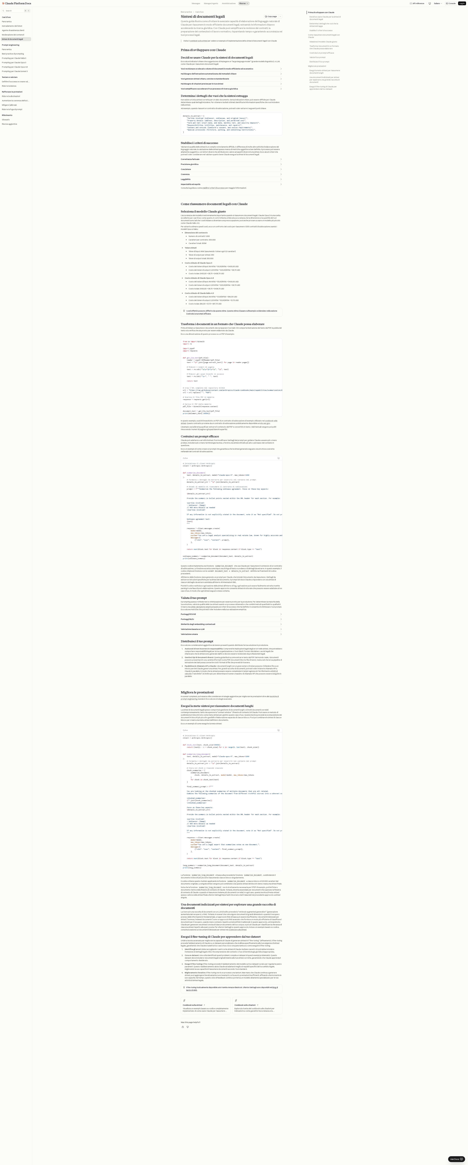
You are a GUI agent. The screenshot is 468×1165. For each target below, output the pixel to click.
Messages (196, 3)
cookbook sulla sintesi (198, 41)
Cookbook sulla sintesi (192, 1005)
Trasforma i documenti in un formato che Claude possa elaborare (324, 47)
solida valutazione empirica (201, 607)
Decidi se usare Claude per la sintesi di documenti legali (325, 18)
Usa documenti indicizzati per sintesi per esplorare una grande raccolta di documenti (325, 79)
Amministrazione (229, 3)
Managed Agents (211, 3)
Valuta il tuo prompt (318, 57)
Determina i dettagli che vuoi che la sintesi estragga (324, 25)
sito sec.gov (265, 423)
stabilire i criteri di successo (213, 188)
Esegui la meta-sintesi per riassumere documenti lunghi (325, 71)
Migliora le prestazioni (317, 66)
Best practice (186, 12)
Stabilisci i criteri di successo (321, 30)
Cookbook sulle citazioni (245, 1005)
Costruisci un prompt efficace (198, 314)
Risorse (243, 3)
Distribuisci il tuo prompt (319, 62)
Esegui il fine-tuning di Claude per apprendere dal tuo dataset (323, 87)
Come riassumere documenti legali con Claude (324, 36)
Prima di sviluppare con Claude (321, 12)
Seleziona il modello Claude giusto (323, 42)
